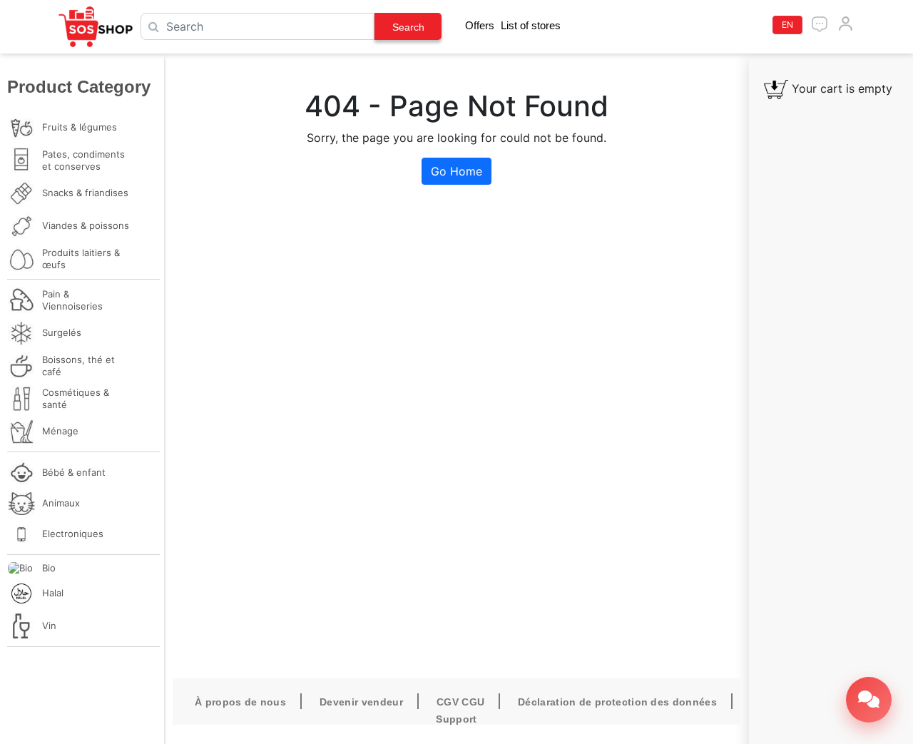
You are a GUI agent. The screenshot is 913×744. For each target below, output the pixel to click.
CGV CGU (460, 702)
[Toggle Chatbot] (869, 700)
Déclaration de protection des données (617, 702)
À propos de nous (240, 702)
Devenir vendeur (361, 702)
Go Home (456, 171)
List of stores (531, 25)
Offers (479, 25)
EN (787, 24)
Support (456, 719)
